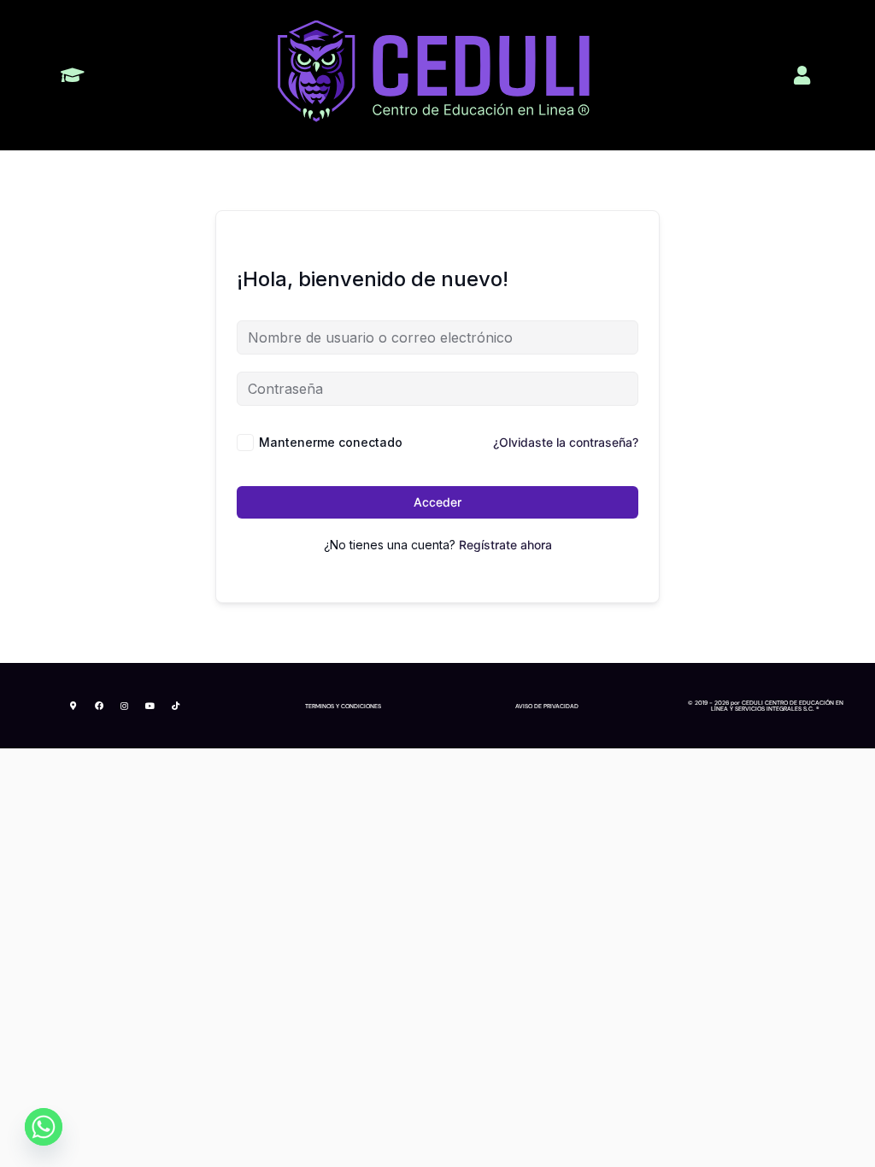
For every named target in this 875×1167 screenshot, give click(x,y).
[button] (73, 76)
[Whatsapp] (43, 1127)
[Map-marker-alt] (73, 705)
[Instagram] (124, 705)
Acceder (437, 502)
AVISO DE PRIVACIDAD (546, 706)
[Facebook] (99, 705)
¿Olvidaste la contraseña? (565, 442)
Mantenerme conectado (330, 442)
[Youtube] (150, 705)
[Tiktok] (176, 705)
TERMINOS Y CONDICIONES (343, 706)
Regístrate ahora (505, 544)
